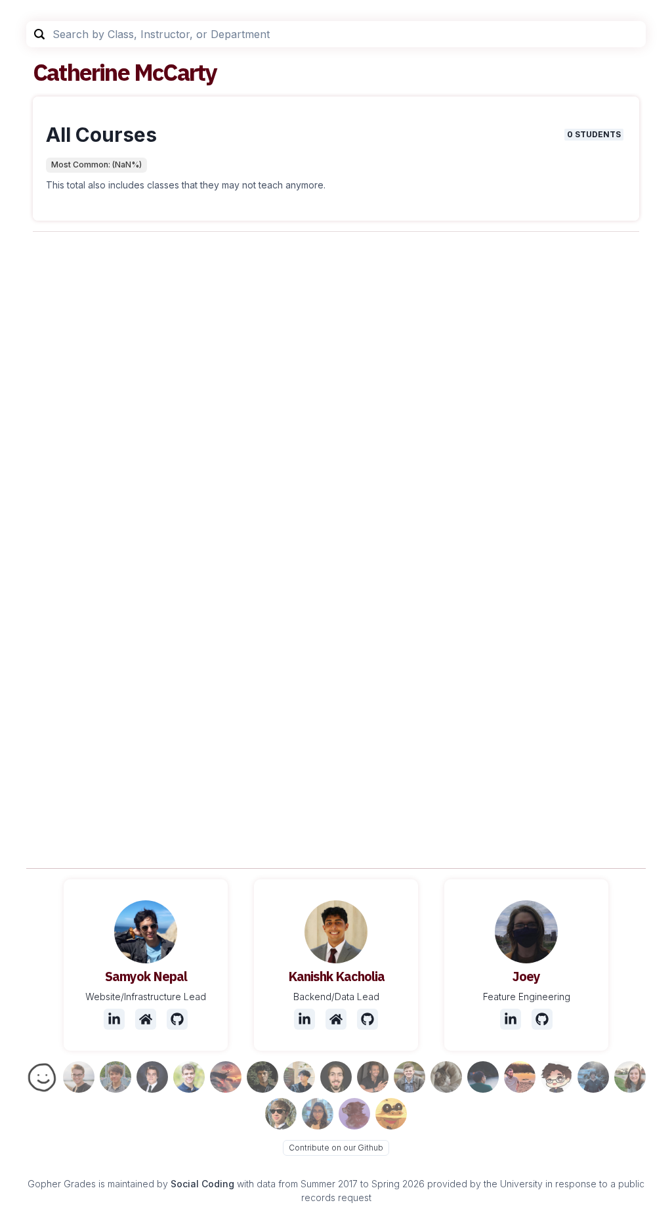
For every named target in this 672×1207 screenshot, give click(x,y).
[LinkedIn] (114, 1019)
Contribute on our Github (336, 1147)
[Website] (145, 1019)
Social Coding (202, 1183)
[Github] (177, 1019)
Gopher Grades (62, 1183)
